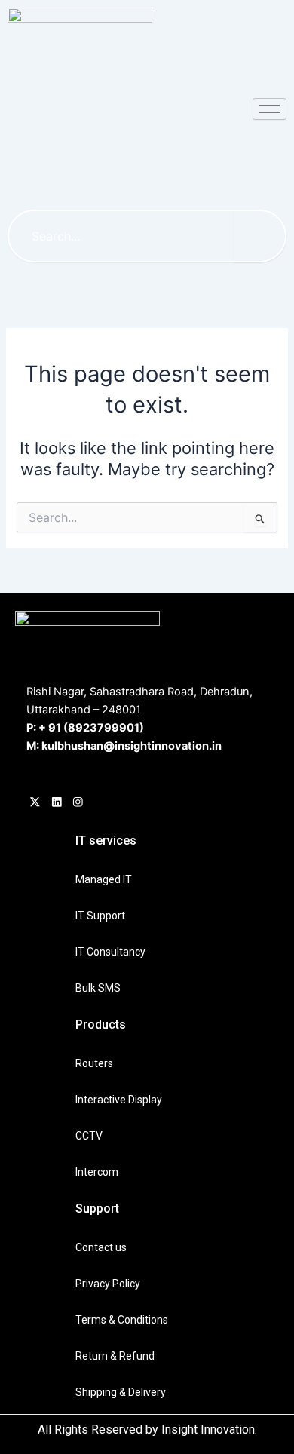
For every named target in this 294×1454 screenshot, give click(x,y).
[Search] (260, 236)
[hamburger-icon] (269, 109)
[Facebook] (35, 804)
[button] (154, 170)
